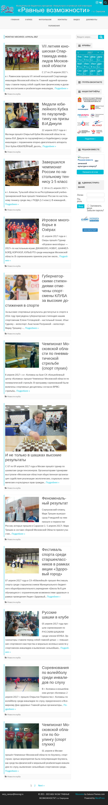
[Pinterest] (100, 2)
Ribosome (79, 794)
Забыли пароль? (95, 210)
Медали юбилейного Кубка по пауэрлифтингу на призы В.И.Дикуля (55, 114)
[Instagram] (97, 2)
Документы (91, 20)
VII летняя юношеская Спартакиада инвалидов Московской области (55, 56)
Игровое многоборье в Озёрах (56, 225)
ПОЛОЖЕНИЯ (54, 26)
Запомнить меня (94, 206)
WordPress (100, 798)
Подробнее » (61, 88)
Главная (15, 20)
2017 (90, 52)
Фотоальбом (45, 20)
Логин (80, 195)
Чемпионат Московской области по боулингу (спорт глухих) (56, 734)
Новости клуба (14, 94)
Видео (77, 20)
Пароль (79, 200)
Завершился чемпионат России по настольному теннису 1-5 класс (55, 172)
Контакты (62, 20)
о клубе (28, 20)
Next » (41, 785)
